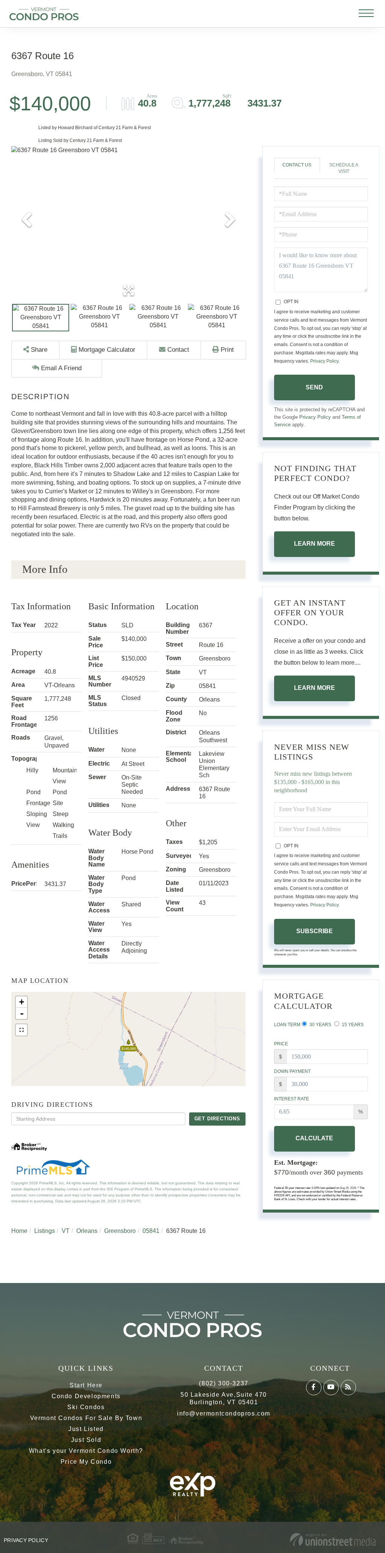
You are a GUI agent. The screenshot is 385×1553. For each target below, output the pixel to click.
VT (66, 1231)
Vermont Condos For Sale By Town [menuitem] (86, 1418)
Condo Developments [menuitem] (86, 1396)
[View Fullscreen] (21, 1030)
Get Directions (217, 1118)
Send (314, 387)
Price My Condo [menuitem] (86, 1461)
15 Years (352, 1024)
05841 (150, 1231)
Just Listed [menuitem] (86, 1429)
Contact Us (296, 165)
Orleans (86, 1231)
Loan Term (287, 1024)
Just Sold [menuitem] (86, 1440)
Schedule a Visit (343, 168)
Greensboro (120, 1231)
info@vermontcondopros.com (223, 1413)
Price (281, 1044)
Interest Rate (291, 1098)
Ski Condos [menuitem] (86, 1407)
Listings (44, 1231)
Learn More (314, 543)
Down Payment (292, 1071)
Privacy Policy (324, 361)
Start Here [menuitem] (86, 1385)
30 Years (319, 1024)
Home (19, 1231)
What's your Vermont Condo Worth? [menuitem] (86, 1451)
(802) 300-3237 (223, 1383)
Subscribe (314, 931)
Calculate (314, 1138)
